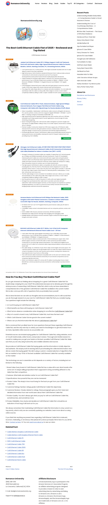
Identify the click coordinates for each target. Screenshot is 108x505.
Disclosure (98, 3)
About (79, 102)
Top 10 (69, 3)
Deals (56, 3)
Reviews (44, 3)
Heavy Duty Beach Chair (85, 40)
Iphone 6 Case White (84, 49)
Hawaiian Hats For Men (85, 74)
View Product (66, 95)
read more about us (36, 422)
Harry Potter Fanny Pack (85, 87)
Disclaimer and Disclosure (86, 95)
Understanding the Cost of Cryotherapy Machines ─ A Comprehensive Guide (86, 26)
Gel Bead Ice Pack (83, 71)
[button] (84, 3)
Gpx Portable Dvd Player (85, 46)
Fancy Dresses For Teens (85, 53)
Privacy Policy (81, 98)
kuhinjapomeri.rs (19, 496)
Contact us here (15, 422)
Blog (50, 3)
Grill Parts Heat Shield (84, 65)
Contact (90, 3)
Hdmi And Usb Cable (84, 81)
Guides (62, 3)
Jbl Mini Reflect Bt (83, 43)
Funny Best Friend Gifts (84, 68)
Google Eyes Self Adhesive (86, 59)
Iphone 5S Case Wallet (85, 56)
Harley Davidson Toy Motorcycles (88, 84)
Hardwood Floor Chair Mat (86, 37)
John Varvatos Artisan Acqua (87, 78)
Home (37, 3)
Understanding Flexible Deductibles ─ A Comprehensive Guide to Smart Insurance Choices (89, 18)
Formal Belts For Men (84, 62)
